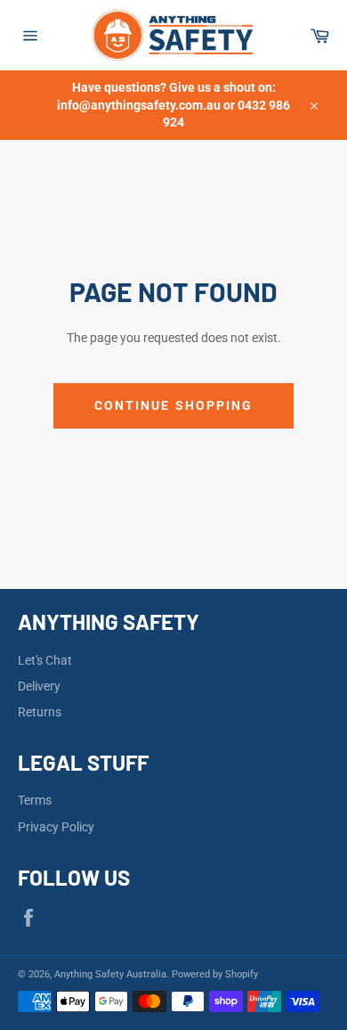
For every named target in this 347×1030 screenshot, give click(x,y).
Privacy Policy (56, 827)
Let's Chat (45, 660)
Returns (39, 712)
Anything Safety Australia (110, 974)
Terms (35, 800)
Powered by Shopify (215, 974)
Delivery (39, 686)
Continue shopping (174, 405)
